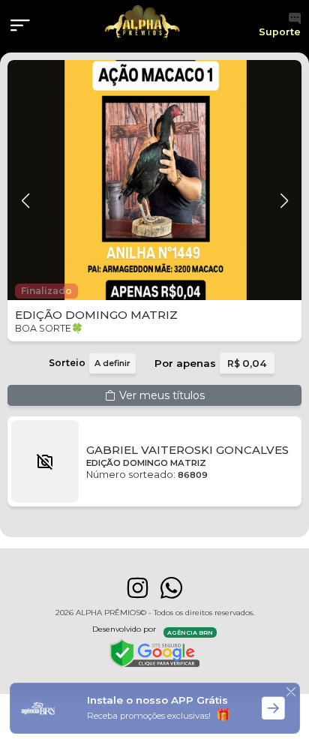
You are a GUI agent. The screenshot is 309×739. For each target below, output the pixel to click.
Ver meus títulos (162, 395)
